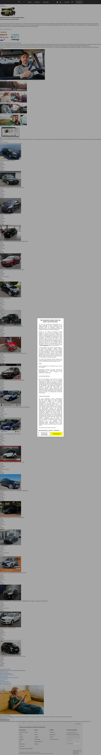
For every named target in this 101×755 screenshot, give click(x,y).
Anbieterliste (56, 430)
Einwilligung (51, 342)
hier (58, 345)
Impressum (50, 430)
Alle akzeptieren (56, 433)
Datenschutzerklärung (42, 430)
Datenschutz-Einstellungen (44, 433)
